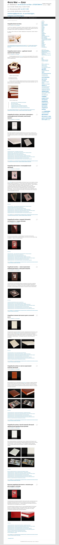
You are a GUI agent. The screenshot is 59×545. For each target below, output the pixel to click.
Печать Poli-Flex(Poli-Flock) (45, 36)
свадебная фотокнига (13, 46)
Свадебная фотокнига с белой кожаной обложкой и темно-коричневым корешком (20, 158)
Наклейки (43, 32)
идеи (43, 72)
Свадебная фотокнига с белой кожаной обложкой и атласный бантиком (18, 474)
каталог (43, 82)
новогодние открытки (44, 88)
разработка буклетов (45, 102)
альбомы (30, 45)
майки (46, 85)
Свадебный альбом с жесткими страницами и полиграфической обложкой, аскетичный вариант (20, 116)
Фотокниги (20, 45)
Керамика (43, 28)
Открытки (43, 34)
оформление (45, 91)
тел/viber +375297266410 (34, 4)
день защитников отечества (46, 67)
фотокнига (22, 46)
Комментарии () (16, 311)
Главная (9, 17)
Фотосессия (43, 46)
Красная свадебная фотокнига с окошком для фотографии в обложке (18, 471)
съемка (43, 112)
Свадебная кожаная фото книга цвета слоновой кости (19, 106)
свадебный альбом (18, 46)
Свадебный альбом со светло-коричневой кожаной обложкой (20, 107)
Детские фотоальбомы (14, 103)
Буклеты (43, 22)
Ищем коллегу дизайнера (45, 50)
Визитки (43, 23)
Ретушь (43, 41)
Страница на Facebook (45, 60)
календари (44, 80)
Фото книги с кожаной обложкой (16, 104)
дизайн (32, 45)
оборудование (44, 89)
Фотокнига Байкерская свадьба (12, 532)
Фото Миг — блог (17, 2)
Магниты (43, 30)
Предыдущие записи (11, 538)
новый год (48, 88)
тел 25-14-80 (24, 9)
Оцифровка (43, 35)
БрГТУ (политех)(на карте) (24, 17)
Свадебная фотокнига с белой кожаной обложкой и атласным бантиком (18, 157)
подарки (44, 96)
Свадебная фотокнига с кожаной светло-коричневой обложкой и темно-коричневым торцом (21, 156)
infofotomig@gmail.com (15, 13)
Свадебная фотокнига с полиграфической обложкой (15, 151)
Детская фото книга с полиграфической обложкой (18, 102)
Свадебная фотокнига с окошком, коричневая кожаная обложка (17, 531)
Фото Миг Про (17, 45)
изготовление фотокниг (26, 109)
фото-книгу (21, 56)
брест (48, 64)
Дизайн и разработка (12, 45)
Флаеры (43, 43)
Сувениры (43, 42)
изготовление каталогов (45, 75)
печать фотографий (45, 94)
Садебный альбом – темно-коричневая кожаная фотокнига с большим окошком (19, 152)
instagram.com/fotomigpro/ (16, 16)
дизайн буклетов (44, 70)
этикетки (48, 119)
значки (48, 70)
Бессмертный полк (44, 52)
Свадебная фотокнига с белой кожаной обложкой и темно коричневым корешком (20, 415)
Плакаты (43, 40)
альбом (10, 182)
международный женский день (46, 86)
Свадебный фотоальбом (14, 24)
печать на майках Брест (46, 92)
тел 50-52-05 (21, 4)
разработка (45, 101)
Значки (43, 26)
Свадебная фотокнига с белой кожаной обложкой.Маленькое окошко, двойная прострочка (21, 308)
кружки (43, 85)
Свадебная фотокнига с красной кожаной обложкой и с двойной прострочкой (19, 155)
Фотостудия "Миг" (24, 45)
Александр (17, 54)
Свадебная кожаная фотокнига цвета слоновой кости (15, 153)
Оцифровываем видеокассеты (46, 51)
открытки (48, 89)
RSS (42, 58)
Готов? (49, 4)
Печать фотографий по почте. (33, 17)
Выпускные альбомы (45, 24)
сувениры (47, 111)
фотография (46, 112)
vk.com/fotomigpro (28, 13)
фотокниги (18, 332)
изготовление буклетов (46, 73)
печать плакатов (44, 93)
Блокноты (43, 21)
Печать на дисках (44, 37)
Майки (42, 31)
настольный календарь (45, 87)
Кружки (43, 29)
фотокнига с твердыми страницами (28, 46)
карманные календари (45, 81)
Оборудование (44, 33)
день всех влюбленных (44, 66)
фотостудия (44, 119)
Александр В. (18, 25)
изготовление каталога (45, 74)
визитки (45, 65)
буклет (43, 65)
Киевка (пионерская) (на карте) (15, 17)
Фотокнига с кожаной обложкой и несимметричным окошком (16, 417)
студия (43, 111)
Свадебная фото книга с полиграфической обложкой (19, 105)
